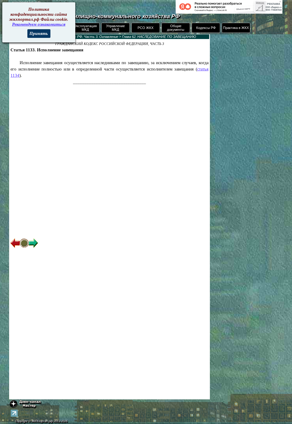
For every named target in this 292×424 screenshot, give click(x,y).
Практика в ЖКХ (236, 28)
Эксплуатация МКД (85, 27)
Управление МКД (115, 27)
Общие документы (175, 27)
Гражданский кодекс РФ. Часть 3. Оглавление (81, 37)
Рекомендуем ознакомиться (38, 24)
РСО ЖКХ (146, 28)
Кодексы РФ (206, 28)
